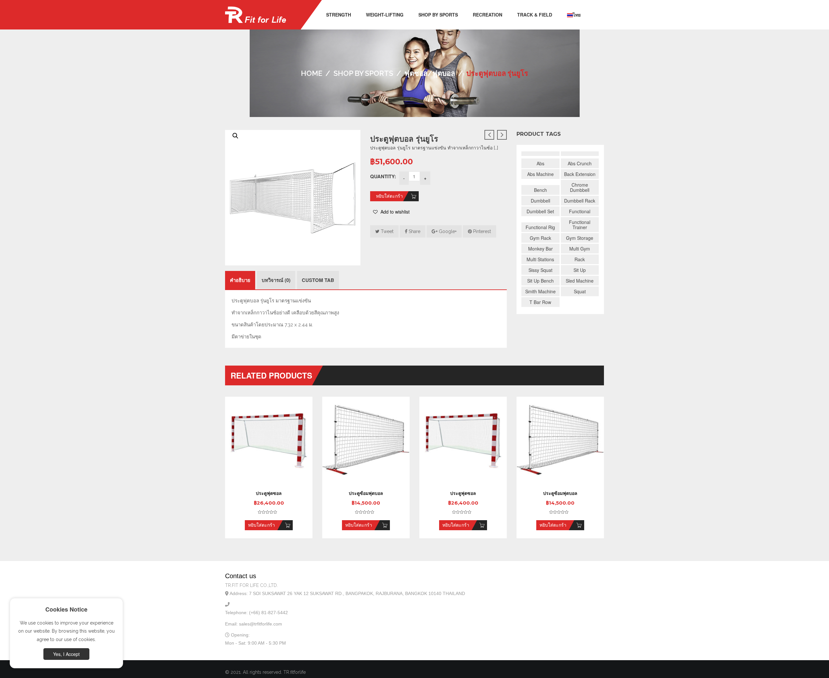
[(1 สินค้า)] (540, 153)
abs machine (540, 174)
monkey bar (540, 248)
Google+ (447, 231)
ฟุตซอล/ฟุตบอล (429, 73)
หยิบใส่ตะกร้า (389, 196)
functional (579, 211)
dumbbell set (540, 211)
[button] (235, 136)
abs (540, 163)
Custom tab (318, 280)
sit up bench (540, 280)
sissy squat (540, 270)
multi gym (579, 248)
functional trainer (579, 224)
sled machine (580, 280)
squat (580, 291)
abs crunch (580, 163)
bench (540, 190)
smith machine (540, 291)
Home (311, 73)
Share (413, 231)
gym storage (579, 238)
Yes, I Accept (66, 654)
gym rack (540, 238)
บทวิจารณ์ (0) (276, 280)
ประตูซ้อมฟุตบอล (366, 493)
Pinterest (481, 231)
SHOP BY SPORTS (363, 73)
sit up (579, 270)
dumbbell (540, 200)
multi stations (540, 259)
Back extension (580, 174)
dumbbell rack (579, 200)
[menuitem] (339, 15)
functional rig (540, 227)
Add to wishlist (394, 211)
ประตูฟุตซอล (269, 493)
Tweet (386, 231)
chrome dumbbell (579, 187)
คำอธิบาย (240, 280)
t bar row (540, 302)
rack (579, 259)
